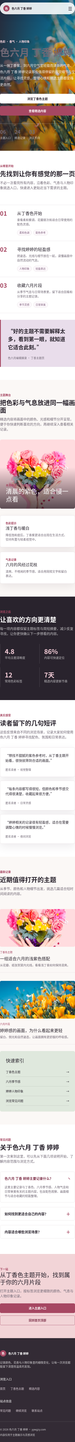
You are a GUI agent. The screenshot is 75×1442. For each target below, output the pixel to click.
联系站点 (37, 1410)
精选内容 (34, 1388)
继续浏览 (21, 1410)
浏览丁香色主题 (37, 99)
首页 (2, 1388)
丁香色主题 (17, 1388)
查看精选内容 (37, 111)
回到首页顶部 (37, 1320)
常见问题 (5, 1410)
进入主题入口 (37, 1308)
